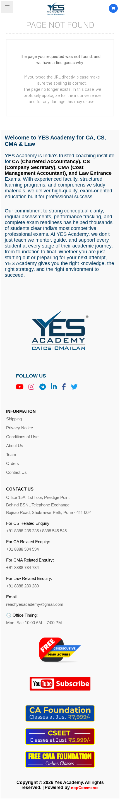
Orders (12, 463)
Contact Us (16, 472)
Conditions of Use (22, 437)
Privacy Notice (19, 428)
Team (11, 454)
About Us (14, 445)
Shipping (14, 419)
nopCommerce (85, 787)
